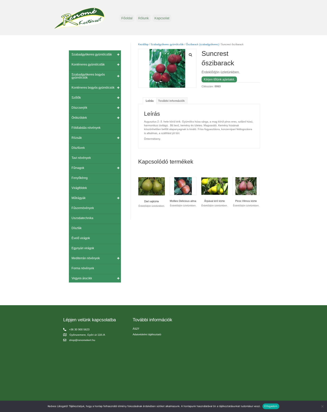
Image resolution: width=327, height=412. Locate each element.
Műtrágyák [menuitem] (79, 198)
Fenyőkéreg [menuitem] (80, 177)
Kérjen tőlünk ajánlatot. (219, 79)
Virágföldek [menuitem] (79, 188)
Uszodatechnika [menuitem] (82, 218)
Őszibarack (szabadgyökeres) (202, 44)
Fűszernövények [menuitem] (83, 208)
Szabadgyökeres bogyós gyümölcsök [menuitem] (88, 76)
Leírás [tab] (150, 100)
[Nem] (322, 406)
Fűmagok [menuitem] (78, 167)
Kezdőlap (143, 44)
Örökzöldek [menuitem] (79, 117)
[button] (190, 55)
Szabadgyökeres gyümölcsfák (167, 44)
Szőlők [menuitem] (76, 97)
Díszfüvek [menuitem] (78, 147)
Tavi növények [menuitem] (81, 157)
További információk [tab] (171, 100)
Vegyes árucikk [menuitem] (82, 278)
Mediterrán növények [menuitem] (86, 258)
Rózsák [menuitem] (77, 137)
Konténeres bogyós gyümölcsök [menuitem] (93, 87)
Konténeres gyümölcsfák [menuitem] (88, 64)
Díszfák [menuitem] (77, 228)
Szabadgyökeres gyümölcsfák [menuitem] (92, 54)
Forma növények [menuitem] (83, 268)
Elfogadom (270, 406)
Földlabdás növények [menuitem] (86, 127)
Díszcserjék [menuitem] (79, 107)
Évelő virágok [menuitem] (81, 238)
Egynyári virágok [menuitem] (83, 248)
